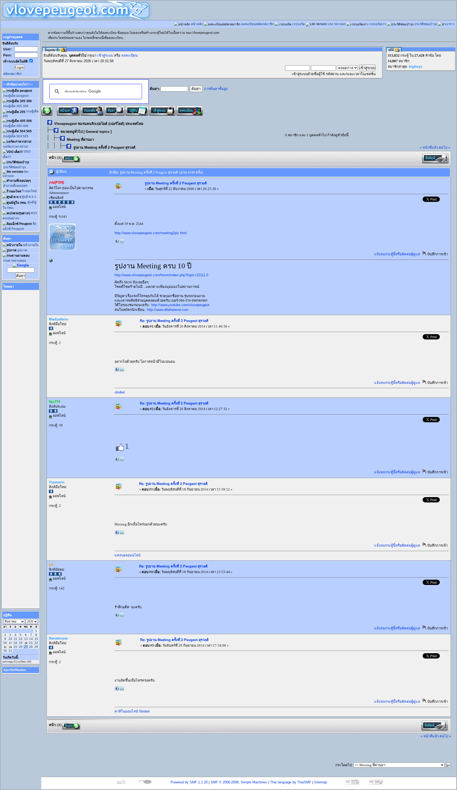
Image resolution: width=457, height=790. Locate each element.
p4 (51, 565)
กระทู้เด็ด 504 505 (15, 136)
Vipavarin (57, 482)
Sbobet (144, 711)
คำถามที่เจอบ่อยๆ (15, 186)
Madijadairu (58, 319)
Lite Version (336, 24)
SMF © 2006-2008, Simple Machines (239, 782)
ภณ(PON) (56, 182)
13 (26, 639)
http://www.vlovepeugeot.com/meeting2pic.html (151, 233)
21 (31, 643)
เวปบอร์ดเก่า (377, 24)
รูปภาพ (22, 250)
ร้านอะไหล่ (29, 191)
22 (36, 643)
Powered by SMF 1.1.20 (189, 782)
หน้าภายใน (31, 245)
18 (15, 643)
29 (36, 647)
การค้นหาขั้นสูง (216, 89)
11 (15, 639)
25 (15, 647)
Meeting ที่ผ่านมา (80, 140)
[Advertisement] (18, 369)
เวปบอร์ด (298, 24)
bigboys (415, 67)
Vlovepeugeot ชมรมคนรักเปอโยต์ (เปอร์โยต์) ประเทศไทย (98, 124)
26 (20, 647)
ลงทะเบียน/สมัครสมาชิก (257, 24)
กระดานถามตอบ (14, 260)
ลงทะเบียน (129, 55)
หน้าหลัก (197, 24)
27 (26, 647)
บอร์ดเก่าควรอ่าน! (15, 146)
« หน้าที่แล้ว (429, 147)
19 (20, 643)
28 (31, 647)
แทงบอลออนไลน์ (127, 555)
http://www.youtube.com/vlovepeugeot (180, 305)
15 (36, 639)
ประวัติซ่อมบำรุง (425, 24)
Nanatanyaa (58, 638)
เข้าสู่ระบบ (105, 55)
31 (10, 651)
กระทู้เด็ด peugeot (16, 96)
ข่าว (451, 24)
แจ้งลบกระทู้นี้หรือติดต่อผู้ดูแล (397, 254)
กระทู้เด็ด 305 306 (15, 106)
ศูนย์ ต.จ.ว (29, 196)
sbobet (120, 392)
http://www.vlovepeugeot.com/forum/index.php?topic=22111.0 (161, 275)
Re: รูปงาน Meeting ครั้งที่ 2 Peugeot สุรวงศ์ (174, 321)
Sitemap (320, 782)
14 (31, 639)
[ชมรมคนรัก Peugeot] (51, 262)
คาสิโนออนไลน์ (126, 711)
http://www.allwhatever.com (168, 310)
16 (5, 643)
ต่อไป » (444, 147)
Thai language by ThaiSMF (290, 782)
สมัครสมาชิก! (12, 74)
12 (20, 639)
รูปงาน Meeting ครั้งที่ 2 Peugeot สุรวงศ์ (104, 147)
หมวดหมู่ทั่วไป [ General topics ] (86, 132)
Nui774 (54, 402)
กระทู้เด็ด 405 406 (15, 126)
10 (10, 639)
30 (5, 651)
